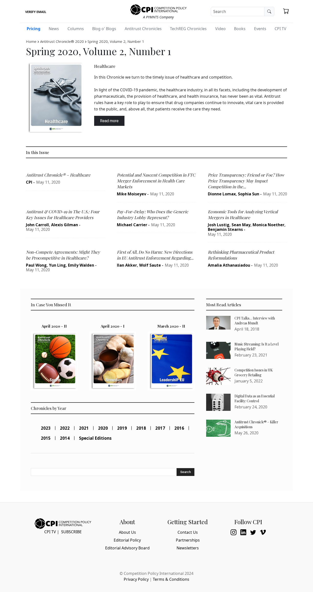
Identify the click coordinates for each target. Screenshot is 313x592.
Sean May (241, 224)
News (54, 28)
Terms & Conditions (171, 579)
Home (31, 41)
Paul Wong (36, 265)
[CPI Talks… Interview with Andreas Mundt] (218, 323)
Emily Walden (81, 265)
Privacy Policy (136, 579)
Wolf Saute (150, 265)
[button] (286, 11)
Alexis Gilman (64, 224)
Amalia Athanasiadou (229, 265)
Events (260, 28)
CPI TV (280, 28)
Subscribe (71, 531)
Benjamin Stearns (225, 229)
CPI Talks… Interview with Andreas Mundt (255, 320)
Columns (75, 28)
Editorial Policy (127, 540)
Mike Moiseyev (131, 194)
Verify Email (35, 12)
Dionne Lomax (222, 194)
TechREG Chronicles (188, 28)
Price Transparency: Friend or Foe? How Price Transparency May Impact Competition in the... (246, 180)
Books (240, 28)
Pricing (33, 28)
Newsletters (188, 548)
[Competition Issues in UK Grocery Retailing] (218, 376)
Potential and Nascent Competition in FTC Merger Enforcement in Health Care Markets (156, 180)
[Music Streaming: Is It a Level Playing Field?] (218, 350)
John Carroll (37, 224)
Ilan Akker (127, 265)
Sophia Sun (248, 194)
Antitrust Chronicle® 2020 (62, 41)
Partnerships (188, 540)
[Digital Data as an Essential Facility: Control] (218, 402)
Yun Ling (57, 265)
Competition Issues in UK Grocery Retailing (254, 372)
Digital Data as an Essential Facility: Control (255, 398)
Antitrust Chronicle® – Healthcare (58, 175)
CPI (29, 182)
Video (220, 28)
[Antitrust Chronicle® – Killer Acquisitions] (218, 428)
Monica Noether (268, 224)
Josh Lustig (218, 224)
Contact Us (188, 532)
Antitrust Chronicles (143, 28)
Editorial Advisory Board (127, 548)
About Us (127, 532)
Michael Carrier (132, 224)
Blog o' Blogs (104, 28)
